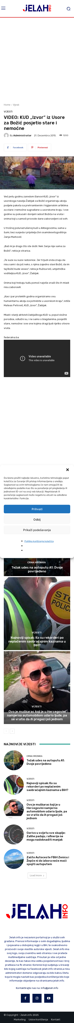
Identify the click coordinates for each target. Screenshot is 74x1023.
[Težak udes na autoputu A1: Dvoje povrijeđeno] (14, 760)
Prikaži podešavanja (37, 530)
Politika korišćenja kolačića (39, 541)
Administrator (22, 135)
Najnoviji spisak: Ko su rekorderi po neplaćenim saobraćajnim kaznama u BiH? (37, 641)
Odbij (37, 519)
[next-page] (12, 731)
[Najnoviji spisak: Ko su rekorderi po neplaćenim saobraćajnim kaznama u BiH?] (37, 613)
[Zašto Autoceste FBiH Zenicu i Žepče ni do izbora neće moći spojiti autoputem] (14, 859)
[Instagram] (37, 998)
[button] (68, 470)
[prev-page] (6, 731)
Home (7, 104)
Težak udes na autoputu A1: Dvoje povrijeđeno (37, 569)
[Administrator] (7, 135)
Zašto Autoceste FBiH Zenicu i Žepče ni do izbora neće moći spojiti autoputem (48, 861)
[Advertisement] (37, 60)
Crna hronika (36, 562)
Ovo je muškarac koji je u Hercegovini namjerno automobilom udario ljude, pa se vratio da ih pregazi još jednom (37, 715)
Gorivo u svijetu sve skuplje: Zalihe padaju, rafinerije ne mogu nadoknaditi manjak (46, 836)
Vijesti (16, 104)
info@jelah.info (49, 988)
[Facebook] (25, 998)
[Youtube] (48, 998)
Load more (36, 875)
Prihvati (37, 509)
